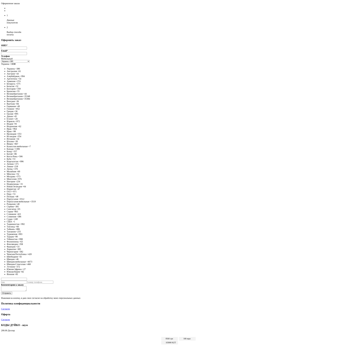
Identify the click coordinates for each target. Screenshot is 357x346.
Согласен (5, 309)
